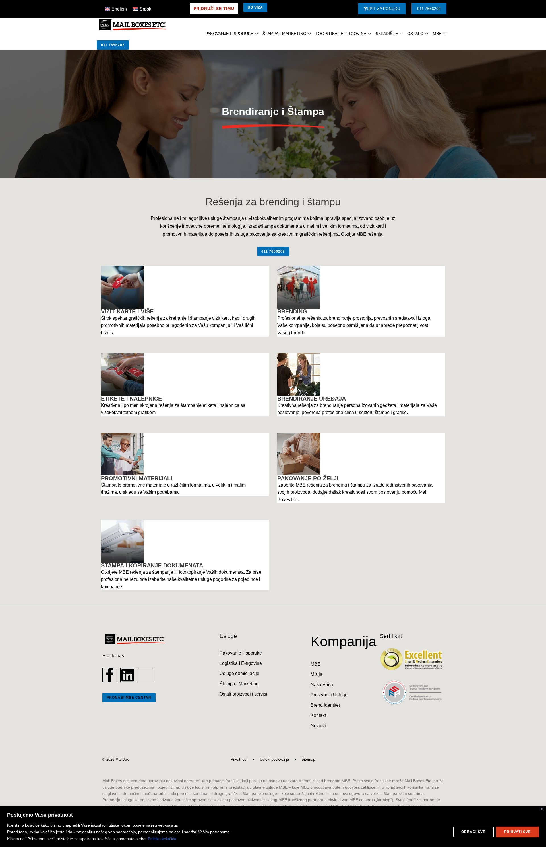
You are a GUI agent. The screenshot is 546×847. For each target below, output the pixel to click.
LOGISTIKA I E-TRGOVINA (341, 33)
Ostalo (415, 33)
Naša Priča (322, 684)
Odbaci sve (473, 832)
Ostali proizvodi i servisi (243, 694)
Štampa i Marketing (284, 33)
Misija (316, 674)
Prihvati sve (517, 832)
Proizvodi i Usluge (329, 694)
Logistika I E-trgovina (241, 663)
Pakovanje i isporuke (229, 33)
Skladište (387, 33)
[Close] (542, 809)
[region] (273, 826)
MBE (437, 33)
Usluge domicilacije (239, 673)
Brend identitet (325, 705)
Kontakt (318, 715)
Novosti (318, 725)
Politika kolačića (162, 838)
